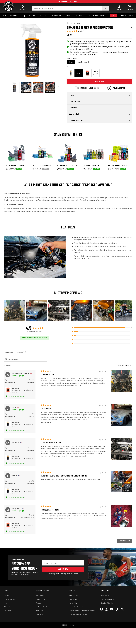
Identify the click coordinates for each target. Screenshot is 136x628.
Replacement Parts (41, 607)
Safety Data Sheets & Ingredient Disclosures (82, 610)
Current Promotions (9, 599)
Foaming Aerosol (83, 62)
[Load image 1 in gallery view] (14, 87)
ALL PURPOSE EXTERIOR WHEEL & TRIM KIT (15, 165)
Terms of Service (73, 595)
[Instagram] (106, 609)
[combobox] (70, 8)
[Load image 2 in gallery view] (26, 87)
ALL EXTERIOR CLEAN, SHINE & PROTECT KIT (67, 165)
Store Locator (105, 595)
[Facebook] (101, 609)
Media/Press (40, 610)
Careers (6, 603)
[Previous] (6, 87)
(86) (82, 31)
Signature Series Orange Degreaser (22, 391)
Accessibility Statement (76, 607)
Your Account (40, 595)
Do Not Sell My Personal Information (79, 614)
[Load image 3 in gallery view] (38, 87)
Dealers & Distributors (107, 599)
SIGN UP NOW (63, 569)
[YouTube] (111, 609)
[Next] (58, 87)
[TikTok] (117, 609)
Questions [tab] (21, 353)
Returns (38, 603)
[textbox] (25, 359)
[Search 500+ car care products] (105, 8)
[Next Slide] (130, 310)
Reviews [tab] (9, 353)
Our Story (6, 595)
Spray (71, 62)
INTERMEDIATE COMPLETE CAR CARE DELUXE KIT (117, 165)
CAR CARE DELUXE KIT (91, 165)
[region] (68, 310)
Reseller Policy (73, 603)
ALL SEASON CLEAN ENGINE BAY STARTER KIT (42, 165)
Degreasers (76, 23)
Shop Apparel (7, 610)
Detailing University (107, 603)
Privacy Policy (73, 599)
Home (68, 23)
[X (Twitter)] (122, 609)
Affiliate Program (9, 607)
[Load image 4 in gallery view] (50, 87)
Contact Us (39, 614)
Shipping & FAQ (40, 599)
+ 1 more (127, 490)
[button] (130, 8)
